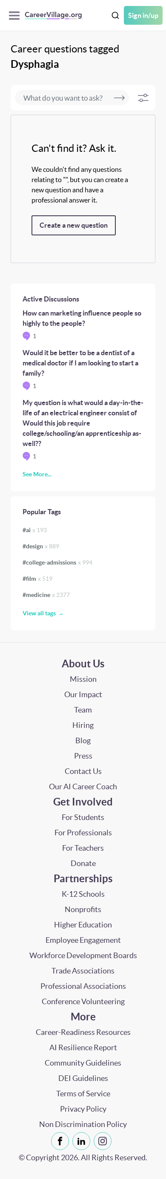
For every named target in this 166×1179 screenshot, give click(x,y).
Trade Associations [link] (83, 970)
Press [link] (83, 755)
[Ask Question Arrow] (119, 97)
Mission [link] (83, 679)
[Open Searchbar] (115, 15)
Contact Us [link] (83, 771)
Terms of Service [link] (83, 1093)
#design (41, 546)
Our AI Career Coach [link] (83, 786)
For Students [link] (83, 817)
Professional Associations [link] (83, 986)
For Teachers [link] (83, 847)
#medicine (46, 594)
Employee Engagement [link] (83, 940)
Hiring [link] (83, 725)
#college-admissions (57, 562)
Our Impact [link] (83, 694)
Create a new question (74, 225)
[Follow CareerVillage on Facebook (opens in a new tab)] (61, 1141)
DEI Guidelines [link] (83, 1078)
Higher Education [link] (83, 924)
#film (37, 578)
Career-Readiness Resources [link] (83, 1032)
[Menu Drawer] (16, 15)
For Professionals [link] (83, 832)
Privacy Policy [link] (83, 1108)
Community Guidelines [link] (83, 1062)
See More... (37, 474)
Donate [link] (83, 863)
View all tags (39, 613)
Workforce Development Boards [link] (83, 955)
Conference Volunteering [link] (83, 1001)
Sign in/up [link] (143, 15)
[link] (60, 1141)
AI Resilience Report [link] (83, 1047)
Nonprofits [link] (83, 909)
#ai (35, 530)
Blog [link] (83, 740)
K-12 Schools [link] (83, 893)
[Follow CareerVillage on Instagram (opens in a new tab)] (104, 1141)
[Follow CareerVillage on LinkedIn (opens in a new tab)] (83, 1141)
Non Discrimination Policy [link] (83, 1124)
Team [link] (83, 709)
